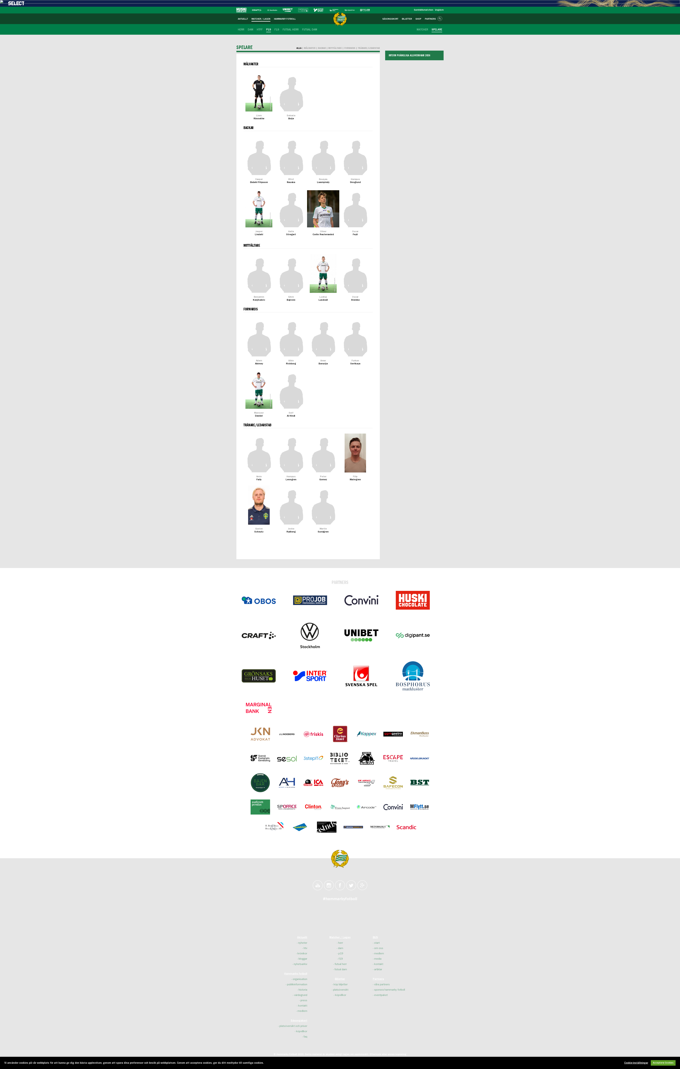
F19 (341, 958)
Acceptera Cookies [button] (663, 1063)
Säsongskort (299, 1020)
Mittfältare (335, 48)
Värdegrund (300, 995)
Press (304, 1000)
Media (377, 958)
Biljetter (340, 979)
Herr (340, 942)
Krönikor (302, 953)
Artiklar (378, 969)
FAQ (305, 1036)
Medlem (302, 1011)
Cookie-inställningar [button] (636, 1063)
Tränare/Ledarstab (369, 48)
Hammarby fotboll (295, 973)
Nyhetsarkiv (300, 964)
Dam (340, 948)
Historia (303, 989)
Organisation (300, 979)
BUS (375, 937)
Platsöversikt (340, 989)
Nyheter (302, 942)
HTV (305, 948)
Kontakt (302, 1005)
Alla (298, 48)
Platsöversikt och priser (293, 1026)
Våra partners (382, 984)
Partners (378, 979)
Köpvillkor (301, 1031)
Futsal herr (341, 964)
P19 (340, 953)
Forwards (349, 48)
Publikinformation (297, 984)
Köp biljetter (341, 984)
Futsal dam (341, 969)
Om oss (378, 948)
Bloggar (303, 958)
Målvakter (310, 48)
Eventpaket (381, 995)
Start (377, 942)
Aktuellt (302, 937)
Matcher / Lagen (340, 937)
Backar (322, 48)
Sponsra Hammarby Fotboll (389, 989)
